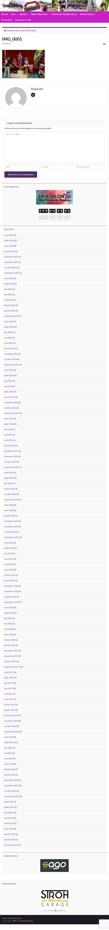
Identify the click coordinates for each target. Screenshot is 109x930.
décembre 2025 (11, 256)
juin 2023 (8, 381)
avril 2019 (8, 564)
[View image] (23, 63)
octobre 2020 (10, 494)
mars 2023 (8, 391)
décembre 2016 (11, 715)
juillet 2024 (9, 327)
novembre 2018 (11, 591)
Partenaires (6, 20)
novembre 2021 (11, 456)
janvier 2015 (9, 839)
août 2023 (8, 370)
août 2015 (8, 801)
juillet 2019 (9, 548)
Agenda (23, 14)
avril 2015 (8, 823)
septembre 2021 (11, 467)
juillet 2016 (9, 742)
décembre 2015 (11, 780)
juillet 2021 (9, 478)
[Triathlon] (54, 196)
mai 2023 (8, 386)
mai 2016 (8, 753)
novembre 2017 (11, 656)
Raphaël (8, 43)
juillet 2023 (9, 375)
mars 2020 (8, 510)
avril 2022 (8, 440)
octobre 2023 (10, 359)
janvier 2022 (9, 445)
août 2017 (8, 672)
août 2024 (8, 321)
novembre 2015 (11, 785)
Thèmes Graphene (25, 921)
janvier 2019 (9, 580)
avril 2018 (8, 629)
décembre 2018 (11, 586)
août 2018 (8, 607)
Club (13, 14)
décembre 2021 (11, 451)
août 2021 (8, 472)
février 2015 (9, 834)
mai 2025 (8, 294)
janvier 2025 (9, 310)
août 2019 (8, 542)
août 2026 (8, 235)
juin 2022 (8, 429)
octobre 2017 (10, 661)
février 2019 (9, 575)
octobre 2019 (10, 532)
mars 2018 (8, 634)
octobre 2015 (10, 791)
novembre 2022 (11, 402)
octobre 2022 (10, 408)
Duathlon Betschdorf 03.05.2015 (21, 30)
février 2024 (9, 348)
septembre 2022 (11, 413)
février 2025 (9, 305)
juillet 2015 (9, 807)
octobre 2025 (10, 267)
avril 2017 (8, 694)
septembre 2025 (11, 273)
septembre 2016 (11, 731)
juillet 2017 (9, 677)
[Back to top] (102, 913)
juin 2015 (8, 812)
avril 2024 (8, 343)
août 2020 (8, 505)
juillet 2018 (9, 613)
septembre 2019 (11, 537)
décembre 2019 (11, 521)
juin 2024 (8, 332)
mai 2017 (8, 688)
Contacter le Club (23, 20)
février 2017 (9, 704)
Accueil (4, 14)
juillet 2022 (9, 424)
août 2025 (8, 278)
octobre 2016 (10, 726)
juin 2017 (8, 683)
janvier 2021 (9, 489)
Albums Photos (87, 14)
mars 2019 (8, 569)
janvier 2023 (9, 397)
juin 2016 (8, 748)
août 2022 (8, 418)
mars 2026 (8, 246)
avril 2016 (8, 758)
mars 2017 (8, 699)
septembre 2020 (11, 499)
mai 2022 (8, 435)
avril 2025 (8, 300)
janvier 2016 (9, 775)
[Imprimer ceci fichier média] (104, 43)
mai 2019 (8, 559)
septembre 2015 (11, 796)
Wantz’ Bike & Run (39, 14)
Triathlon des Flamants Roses (64, 14)
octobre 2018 (10, 596)
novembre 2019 (11, 526)
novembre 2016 (11, 721)
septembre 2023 (11, 364)
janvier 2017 (9, 710)
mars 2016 (8, 764)
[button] (44, 911)
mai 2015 (8, 818)
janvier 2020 (9, 515)
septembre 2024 (11, 316)
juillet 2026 (9, 240)
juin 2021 (8, 483)
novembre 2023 (11, 354)
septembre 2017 (11, 667)
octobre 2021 (10, 462)
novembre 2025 (11, 262)
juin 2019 (8, 553)
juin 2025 (8, 289)
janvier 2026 (9, 251)
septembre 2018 (11, 602)
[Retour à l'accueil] (54, 5)
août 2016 (8, 737)
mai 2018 (8, 623)
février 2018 (9, 640)
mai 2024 (8, 337)
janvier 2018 (9, 645)
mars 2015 (8, 828)
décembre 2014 (11, 845)
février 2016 (9, 769)
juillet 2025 (9, 283)
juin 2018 (8, 618)
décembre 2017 (11, 650)
